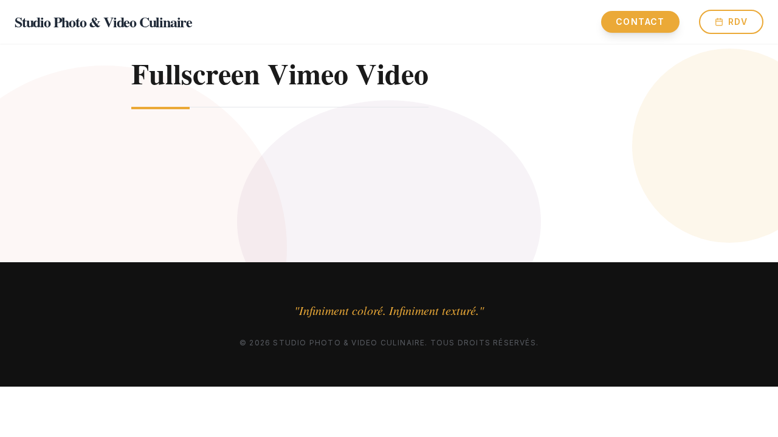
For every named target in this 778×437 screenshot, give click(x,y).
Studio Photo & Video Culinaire (103, 22)
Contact (640, 21)
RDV (738, 21)
